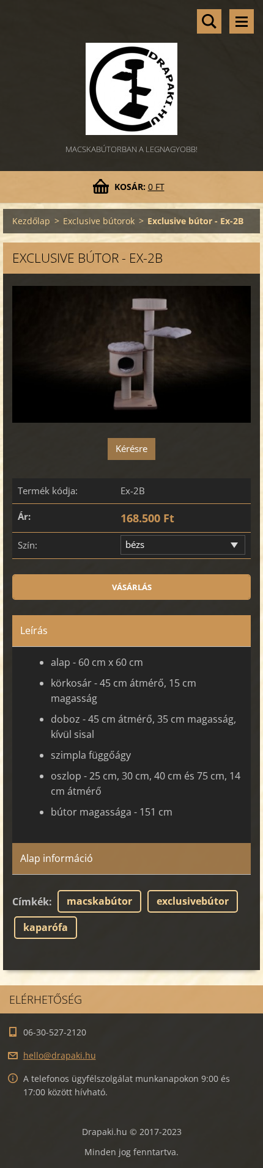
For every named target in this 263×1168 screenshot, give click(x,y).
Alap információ (56, 858)
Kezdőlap (31, 221)
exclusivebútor (193, 901)
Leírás (34, 630)
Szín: (27, 545)
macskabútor (99, 901)
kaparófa (45, 927)
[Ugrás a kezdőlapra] (131, 71)
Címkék (30, 901)
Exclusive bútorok (99, 221)
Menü (241, 21)
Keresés (209, 21)
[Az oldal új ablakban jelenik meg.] (131, 354)
